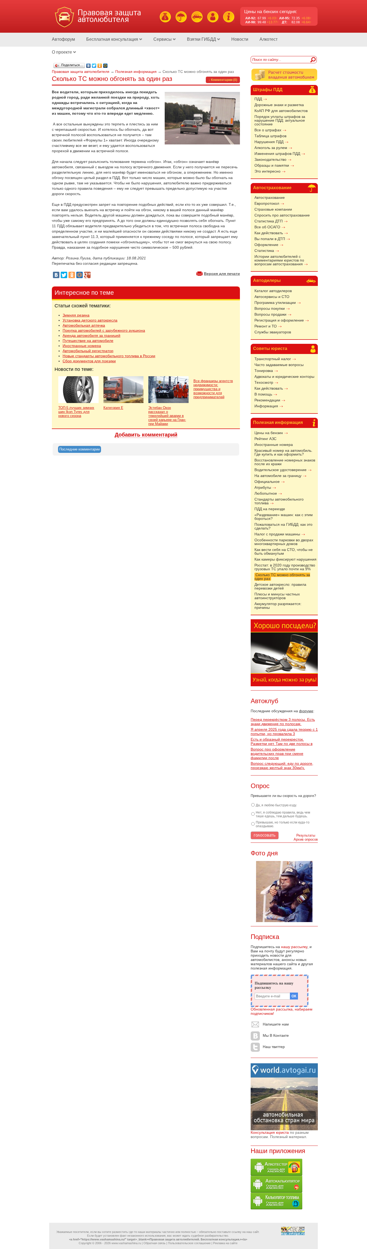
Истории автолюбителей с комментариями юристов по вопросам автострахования (279, 260)
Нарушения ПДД (268, 142)
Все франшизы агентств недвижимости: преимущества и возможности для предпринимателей (213, 389)
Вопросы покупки (269, 308)
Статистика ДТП (268, 221)
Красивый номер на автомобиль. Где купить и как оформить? (283, 452)
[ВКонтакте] (88, 65)
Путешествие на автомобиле (88, 340)
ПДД (258, 99)
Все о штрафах (267, 130)
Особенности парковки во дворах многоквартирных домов (283, 542)
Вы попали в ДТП (269, 239)
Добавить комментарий (146, 435)
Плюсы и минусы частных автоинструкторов (277, 596)
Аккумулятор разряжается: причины (277, 606)
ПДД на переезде (269, 509)
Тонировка (263, 370)
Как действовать (268, 233)
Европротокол (266, 203)
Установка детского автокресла (90, 320)
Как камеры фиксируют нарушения (285, 559)
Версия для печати (222, 273)
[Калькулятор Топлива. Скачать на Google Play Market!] (276, 1208)
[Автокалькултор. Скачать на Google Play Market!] (276, 1191)
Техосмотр (263, 382)
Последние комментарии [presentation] (79, 449)
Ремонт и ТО (265, 326)
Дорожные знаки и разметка (279, 105)
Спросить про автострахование (282, 215)
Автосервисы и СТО (271, 296)
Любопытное (265, 493)
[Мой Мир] (105, 65)
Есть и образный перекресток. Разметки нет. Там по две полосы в (281, 741)
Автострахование (272, 187)
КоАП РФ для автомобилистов (281, 111)
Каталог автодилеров (273, 291)
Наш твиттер (274, 1047)
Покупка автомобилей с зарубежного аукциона (104, 330)
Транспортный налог (272, 359)
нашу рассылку (294, 947)
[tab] (79, 449)
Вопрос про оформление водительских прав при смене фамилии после (277, 753)
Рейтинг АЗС (265, 439)
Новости (239, 39)
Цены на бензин (268, 433)
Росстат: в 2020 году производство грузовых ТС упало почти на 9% (284, 567)
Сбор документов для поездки (89, 361)
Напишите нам (276, 1024)
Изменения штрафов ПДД (277, 153)
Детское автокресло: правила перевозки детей (280, 586)
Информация (266, 406)
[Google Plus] (87, 275)
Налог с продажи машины (277, 534)
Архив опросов (306, 839)
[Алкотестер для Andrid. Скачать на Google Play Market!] (276, 1174)
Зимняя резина (76, 315)
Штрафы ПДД (267, 89)
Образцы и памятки (271, 165)
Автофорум (63, 39)
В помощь (263, 394)
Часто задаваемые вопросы (279, 365)
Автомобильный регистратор (88, 351)
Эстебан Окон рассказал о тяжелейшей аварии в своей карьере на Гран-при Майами (167, 416)
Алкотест (269, 39)
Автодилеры (267, 280)
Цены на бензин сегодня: (270, 11)
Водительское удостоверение (280, 470)
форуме (306, 711)
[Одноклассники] (100, 65)
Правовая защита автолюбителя (80, 71)
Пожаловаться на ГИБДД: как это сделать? (283, 526)
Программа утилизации (275, 302)
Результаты (305, 835)
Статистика (264, 250)
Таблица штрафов (270, 136)
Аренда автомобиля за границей (91, 335)
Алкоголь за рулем (270, 148)
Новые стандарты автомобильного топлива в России (109, 356)
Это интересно (267, 171)
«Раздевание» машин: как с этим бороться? (283, 517)
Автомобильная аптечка (84, 325)
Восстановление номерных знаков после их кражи (284, 462)
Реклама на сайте (225, 1243)
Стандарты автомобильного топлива (279, 501)
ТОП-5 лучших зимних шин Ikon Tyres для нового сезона (76, 412)
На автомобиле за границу (277, 475)
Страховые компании (273, 209)
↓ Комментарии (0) (222, 80)
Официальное (267, 481)
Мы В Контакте (276, 1035)
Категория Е (113, 408)
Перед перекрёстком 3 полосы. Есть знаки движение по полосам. (283, 721)
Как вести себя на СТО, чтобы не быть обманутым (283, 551)
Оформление (266, 245)
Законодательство (270, 159)
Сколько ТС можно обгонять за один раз (282, 577)
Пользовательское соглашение (189, 1243)
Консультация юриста (270, 1132)
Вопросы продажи (270, 314)
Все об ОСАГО (267, 227)
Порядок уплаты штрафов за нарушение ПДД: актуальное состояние (279, 120)
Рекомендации (267, 400)
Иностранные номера (273, 444)
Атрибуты (262, 487)
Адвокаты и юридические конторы (284, 376)
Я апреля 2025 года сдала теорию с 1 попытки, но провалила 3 (284, 731)
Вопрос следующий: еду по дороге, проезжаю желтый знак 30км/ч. (282, 765)
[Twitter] (94, 65)
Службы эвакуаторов (272, 332)
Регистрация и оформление (279, 320)
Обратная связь (154, 1243)
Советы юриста (270, 348)
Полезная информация (278, 422)
